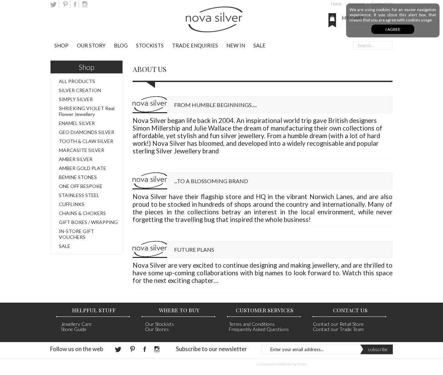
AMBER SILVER (75, 159)
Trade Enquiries (195, 45)
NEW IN (235, 45)
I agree (393, 29)
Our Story (91, 45)
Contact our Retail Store (338, 324)
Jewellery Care (76, 324)
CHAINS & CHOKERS (82, 213)
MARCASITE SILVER (81, 150)
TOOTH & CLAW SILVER (86, 141)
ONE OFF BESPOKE (80, 186)
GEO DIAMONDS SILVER (86, 132)
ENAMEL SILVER (77, 123)
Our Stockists (159, 324)
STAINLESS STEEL (79, 195)
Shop (61, 45)
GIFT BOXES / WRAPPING (88, 222)
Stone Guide (74, 329)
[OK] (346, 45)
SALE (259, 45)
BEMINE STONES (78, 177)
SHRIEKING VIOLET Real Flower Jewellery (87, 111)
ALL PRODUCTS (77, 81)
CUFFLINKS (71, 204)
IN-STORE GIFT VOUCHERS (76, 234)
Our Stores (157, 329)
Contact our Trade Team (338, 329)
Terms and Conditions (252, 324)
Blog (121, 45)
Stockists (150, 45)
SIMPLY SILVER (76, 99)
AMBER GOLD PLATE (82, 168)
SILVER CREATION (80, 90)
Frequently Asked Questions (259, 329)
